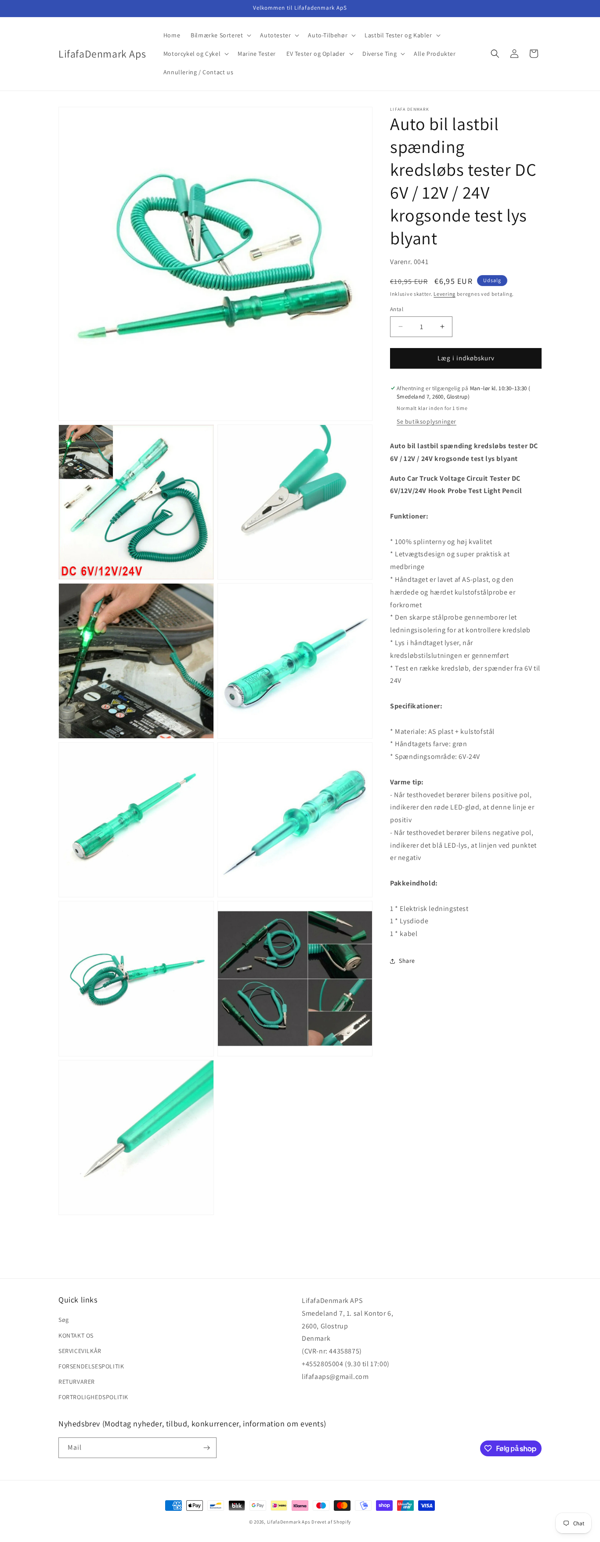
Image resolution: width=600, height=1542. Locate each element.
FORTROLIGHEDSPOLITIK (93, 1397)
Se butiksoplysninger (426, 421)
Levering (444, 293)
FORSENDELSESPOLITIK (91, 1366)
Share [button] (407, 961)
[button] (220, 35)
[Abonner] (206, 1447)
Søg (63, 1320)
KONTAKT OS (76, 1335)
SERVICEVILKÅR (79, 1351)
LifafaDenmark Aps (289, 1522)
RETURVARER (76, 1382)
